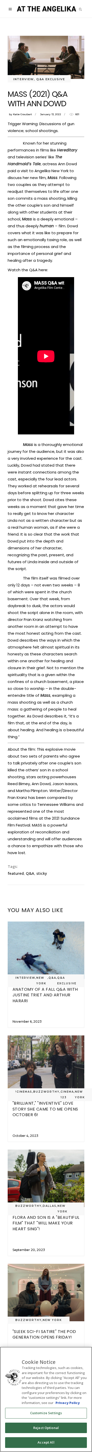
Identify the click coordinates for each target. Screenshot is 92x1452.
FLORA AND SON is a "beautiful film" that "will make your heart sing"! (46, 1223)
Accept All (46, 1442)
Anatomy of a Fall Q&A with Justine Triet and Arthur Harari (45, 995)
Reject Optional (46, 1427)
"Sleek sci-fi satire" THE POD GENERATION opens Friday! (44, 1334)
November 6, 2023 (27, 1021)
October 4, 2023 (25, 1136)
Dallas (49, 1206)
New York (41, 980)
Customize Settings (46, 1413)
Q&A (30, 873)
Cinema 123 (67, 1094)
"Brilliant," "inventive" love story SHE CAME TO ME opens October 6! (45, 1109)
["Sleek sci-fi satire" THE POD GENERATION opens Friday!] (46, 1292)
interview (23, 79)
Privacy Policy (67, 1402)
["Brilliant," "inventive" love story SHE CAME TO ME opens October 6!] (46, 1064)
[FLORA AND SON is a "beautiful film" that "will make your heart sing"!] (46, 1178)
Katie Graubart (22, 114)
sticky (41, 873)
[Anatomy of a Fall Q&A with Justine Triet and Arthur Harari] (46, 950)
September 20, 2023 (29, 1250)
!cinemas (23, 1091)
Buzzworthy (46, 1091)
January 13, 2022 (50, 114)
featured (16, 873)
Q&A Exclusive (50, 79)
